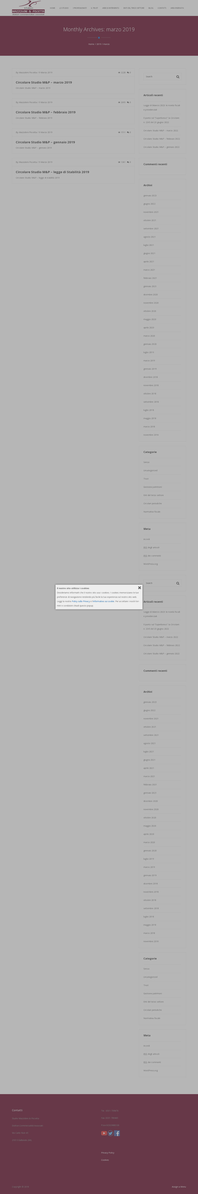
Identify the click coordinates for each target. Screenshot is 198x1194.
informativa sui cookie (103, 601)
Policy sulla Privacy (81, 601)
